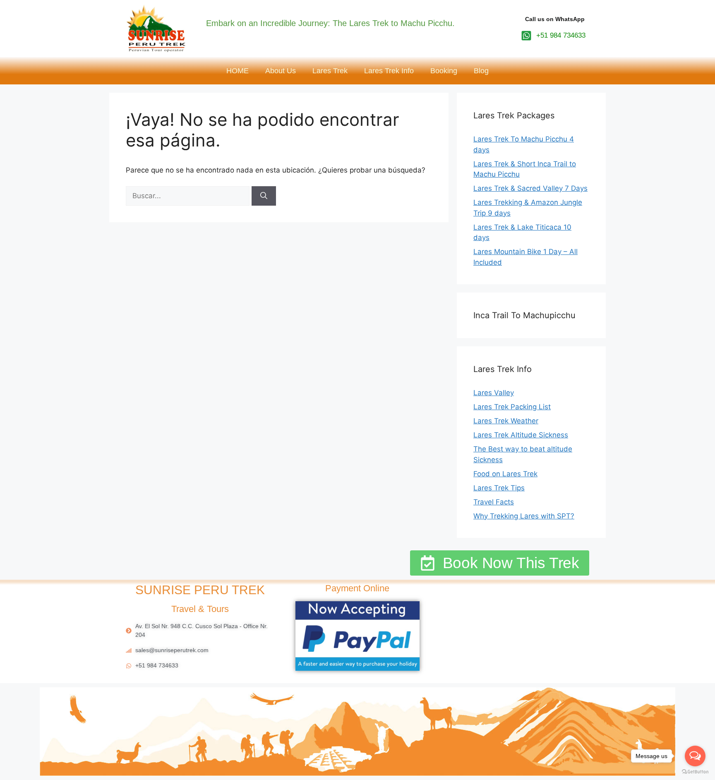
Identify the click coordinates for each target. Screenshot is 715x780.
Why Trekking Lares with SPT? (523, 516)
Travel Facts (493, 502)
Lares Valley (493, 393)
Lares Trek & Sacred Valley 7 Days (530, 188)
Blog (481, 71)
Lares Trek (330, 71)
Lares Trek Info (389, 71)
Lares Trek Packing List (512, 407)
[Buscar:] (189, 196)
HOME (237, 71)
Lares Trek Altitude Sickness (520, 435)
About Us (280, 71)
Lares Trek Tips (499, 488)
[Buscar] (264, 196)
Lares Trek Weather (505, 421)
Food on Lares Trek (505, 474)
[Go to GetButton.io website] (695, 771)
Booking (443, 71)
